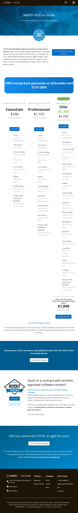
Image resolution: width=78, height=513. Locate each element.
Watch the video (15, 404)
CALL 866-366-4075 (63, 317)
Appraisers (37, 480)
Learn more (14, 399)
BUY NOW (14, 129)
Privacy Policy (57, 507)
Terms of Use (48, 507)
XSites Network (39, 484)
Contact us (60, 491)
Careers (48, 484)
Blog (47, 487)
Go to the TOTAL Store (39, 360)
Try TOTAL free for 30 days (39, 443)
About (48, 480)
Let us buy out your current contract (63, 52)
